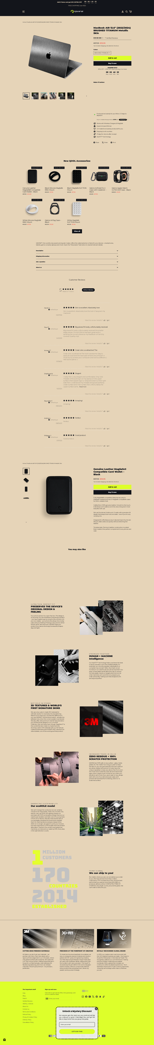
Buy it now (112, 63)
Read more (82, 387)
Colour (95, 49)
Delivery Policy (27, 1020)
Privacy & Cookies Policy (30, 1017)
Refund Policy (27, 1014)
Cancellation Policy (28, 1022)
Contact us (26, 1009)
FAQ (24, 993)
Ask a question (40, 261)
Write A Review (88, 290)
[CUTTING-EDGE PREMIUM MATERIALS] (40, 938)
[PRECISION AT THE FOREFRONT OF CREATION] (77, 938)
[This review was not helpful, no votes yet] (107, 320)
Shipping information (42, 256)
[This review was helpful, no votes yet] (104, 320)
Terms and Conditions (29, 1012)
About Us (25, 1006)
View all (77, 231)
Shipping (103, 45)
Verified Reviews (27, 1001)
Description (39, 250)
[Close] (96, 1009)
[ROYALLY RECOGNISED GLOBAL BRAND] (114, 938)
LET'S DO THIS (77, 1031)
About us (39, 267)
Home (24, 22)
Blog (24, 996)
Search (25, 998)
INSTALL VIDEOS (28, 1004)
